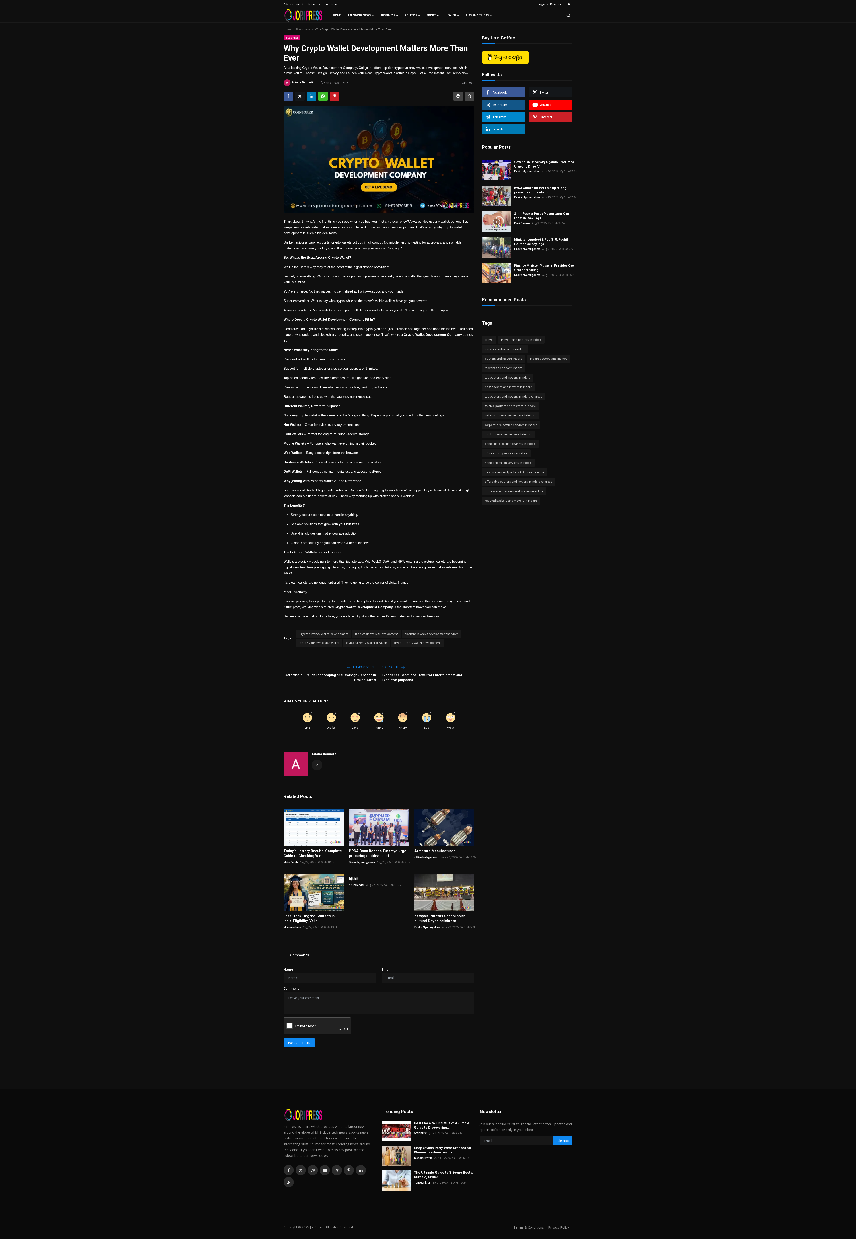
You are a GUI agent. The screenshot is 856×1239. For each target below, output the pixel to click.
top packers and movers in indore (508, 377)
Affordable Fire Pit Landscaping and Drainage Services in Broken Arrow (330, 677)
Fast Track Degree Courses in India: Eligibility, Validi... (309, 918)
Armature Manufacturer (434, 851)
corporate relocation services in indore (511, 425)
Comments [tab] (299, 955)
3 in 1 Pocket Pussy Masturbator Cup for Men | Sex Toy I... (541, 216)
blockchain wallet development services (432, 634)
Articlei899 (421, 1133)
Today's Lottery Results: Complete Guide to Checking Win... (313, 853)
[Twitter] (301, 1170)
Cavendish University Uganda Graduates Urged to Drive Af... (544, 164)
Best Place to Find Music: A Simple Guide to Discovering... (441, 1125)
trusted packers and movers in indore (510, 406)
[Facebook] (289, 1170)
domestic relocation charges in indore (510, 444)
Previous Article (364, 667)
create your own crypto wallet (319, 643)
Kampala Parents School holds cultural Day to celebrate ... (440, 918)
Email (386, 969)
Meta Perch (291, 862)
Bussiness (303, 29)
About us (314, 4)
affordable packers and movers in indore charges (518, 482)
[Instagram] (313, 1170)
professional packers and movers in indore (514, 491)
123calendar (356, 885)
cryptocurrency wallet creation (366, 643)
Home (337, 15)
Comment (291, 988)
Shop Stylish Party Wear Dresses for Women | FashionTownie (442, 1150)
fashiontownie (423, 1158)
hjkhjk (354, 879)
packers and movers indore (503, 359)
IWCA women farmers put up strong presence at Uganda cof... (540, 190)
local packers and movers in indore (508, 434)
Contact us (331, 4)
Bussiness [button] (387, 15)
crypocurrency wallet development (417, 643)
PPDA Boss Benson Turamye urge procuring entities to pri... (377, 853)
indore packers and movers (549, 359)
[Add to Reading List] (469, 96)
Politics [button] (411, 15)
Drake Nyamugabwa (362, 862)
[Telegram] (337, 1170)
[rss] (289, 1182)
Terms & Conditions (528, 1227)
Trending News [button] (359, 15)
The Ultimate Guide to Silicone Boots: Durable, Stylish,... (443, 1175)
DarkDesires (522, 223)
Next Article (390, 667)
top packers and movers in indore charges (513, 396)
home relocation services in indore (508, 463)
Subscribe (563, 1140)
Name (288, 969)
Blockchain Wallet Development (376, 634)
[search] (568, 15)
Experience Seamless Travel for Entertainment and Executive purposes (422, 677)
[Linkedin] (361, 1170)
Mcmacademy (292, 927)
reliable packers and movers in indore (510, 415)
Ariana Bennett (324, 754)
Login (541, 4)
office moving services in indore (506, 453)
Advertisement (293, 4)
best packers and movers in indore (508, 387)
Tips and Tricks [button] (477, 15)
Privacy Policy (558, 1227)
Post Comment (299, 1042)
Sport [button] (431, 15)
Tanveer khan (422, 1182)
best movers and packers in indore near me (514, 472)
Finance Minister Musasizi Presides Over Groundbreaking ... (544, 268)
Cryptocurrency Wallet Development (323, 634)
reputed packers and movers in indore (511, 501)
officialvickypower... (427, 857)
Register (555, 4)
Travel (489, 340)
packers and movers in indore (505, 349)
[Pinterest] (349, 1170)
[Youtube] (325, 1170)
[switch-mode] (569, 4)
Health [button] (450, 15)
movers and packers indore (503, 368)
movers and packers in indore (521, 340)
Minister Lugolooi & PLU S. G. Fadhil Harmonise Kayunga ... (541, 242)
